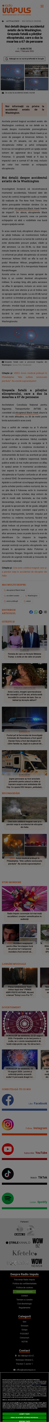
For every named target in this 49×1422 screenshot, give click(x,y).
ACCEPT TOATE (24, 1414)
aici (11, 1393)
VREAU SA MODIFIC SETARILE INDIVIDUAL (24, 1417)
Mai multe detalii (37, 1385)
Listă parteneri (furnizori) (8, 1409)
